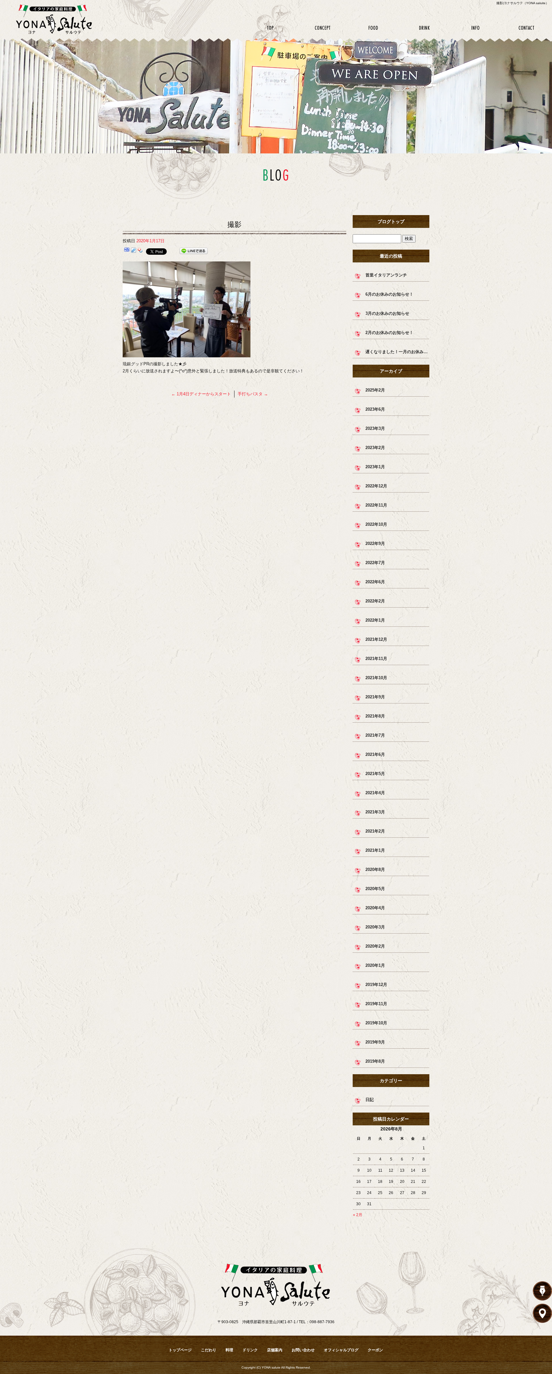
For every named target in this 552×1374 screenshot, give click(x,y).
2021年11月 (376, 658)
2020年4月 (375, 907)
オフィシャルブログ (341, 1350)
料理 (373, 28)
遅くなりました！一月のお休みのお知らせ (397, 351)
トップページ (270, 28)
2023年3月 (375, 428)
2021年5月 (375, 773)
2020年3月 (375, 927)
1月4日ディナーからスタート (201, 394)
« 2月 (357, 1215)
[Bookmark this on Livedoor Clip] (133, 251)
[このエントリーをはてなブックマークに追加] (126, 251)
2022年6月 (375, 581)
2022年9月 (375, 543)
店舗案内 (475, 28)
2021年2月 (375, 831)
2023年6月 (375, 409)
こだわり (322, 28)
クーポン (375, 1350)
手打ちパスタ (253, 394)
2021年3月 (375, 812)
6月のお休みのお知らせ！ (389, 294)
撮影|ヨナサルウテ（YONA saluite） (522, 3)
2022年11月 (376, 505)
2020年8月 (375, 869)
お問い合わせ (526, 28)
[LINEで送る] (194, 251)
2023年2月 (375, 447)
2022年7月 (375, 562)
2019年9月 (375, 1042)
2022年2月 (375, 601)
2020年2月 (375, 946)
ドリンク (424, 28)
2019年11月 (376, 1003)
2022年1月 (375, 620)
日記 (369, 1099)
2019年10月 (376, 1023)
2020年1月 (375, 965)
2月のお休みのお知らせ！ (389, 332)
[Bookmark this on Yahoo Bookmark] (140, 251)
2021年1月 (375, 850)
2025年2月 (375, 390)
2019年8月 (375, 1061)
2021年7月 (375, 735)
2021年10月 (376, 677)
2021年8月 (375, 716)
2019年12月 (376, 984)
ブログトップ (391, 221)
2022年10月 (376, 524)
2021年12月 (376, 639)
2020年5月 (375, 888)
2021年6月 (375, 754)
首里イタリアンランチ (386, 275)
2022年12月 (376, 486)
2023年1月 (375, 466)
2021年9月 (375, 697)
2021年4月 (375, 792)
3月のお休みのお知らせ (387, 313)
